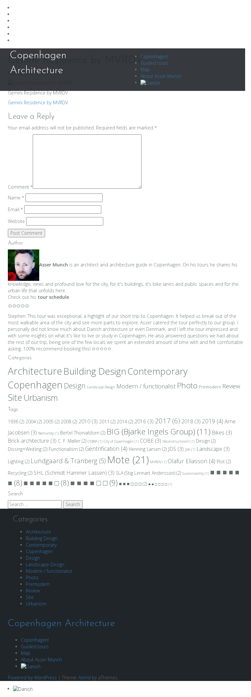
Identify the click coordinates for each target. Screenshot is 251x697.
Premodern (210, 387)
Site (15, 397)
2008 (69, 421)
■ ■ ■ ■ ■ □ (46, 483)
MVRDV (158, 462)
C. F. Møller (72, 441)
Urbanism (41, 397)
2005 (51, 421)
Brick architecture (32, 440)
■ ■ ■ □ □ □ (133, 484)
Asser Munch (53, 265)
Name (16, 198)
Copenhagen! (154, 56)
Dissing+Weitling (27, 449)
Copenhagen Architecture (61, 624)
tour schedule (53, 297)
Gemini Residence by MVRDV (38, 102)
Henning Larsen (148, 449)
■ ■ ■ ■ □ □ (94, 482)
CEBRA (95, 441)
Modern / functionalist (146, 386)
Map (145, 69)
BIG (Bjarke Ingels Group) (158, 431)
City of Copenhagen (121, 441)
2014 (125, 421)
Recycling (20, 473)
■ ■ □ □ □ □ (160, 484)
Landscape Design (101, 387)
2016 (144, 421)
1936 (16, 421)
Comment (20, 187)
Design (75, 385)
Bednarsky (48, 433)
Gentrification (106, 448)
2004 (33, 421)
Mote (128, 459)
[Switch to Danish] (150, 82)
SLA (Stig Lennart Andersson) (148, 473)
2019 (212, 421)
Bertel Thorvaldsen (82, 433)
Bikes (222, 432)
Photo (187, 385)
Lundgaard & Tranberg (68, 460)
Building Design (94, 371)
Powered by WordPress (32, 677)
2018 (191, 421)
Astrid (84, 677)
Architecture (35, 371)
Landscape (213, 448)
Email (15, 209)
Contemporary (157, 371)
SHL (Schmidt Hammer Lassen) (74, 472)
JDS (176, 448)
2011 (107, 421)
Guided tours (154, 63)
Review (231, 386)
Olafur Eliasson (191, 461)
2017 (167, 420)
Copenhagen (35, 385)
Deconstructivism (178, 441)
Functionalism (66, 449)
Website (16, 221)
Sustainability (195, 473)
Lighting (18, 461)
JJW (190, 449)
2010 (88, 421)
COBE (150, 440)
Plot (224, 461)
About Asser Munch (161, 76)
